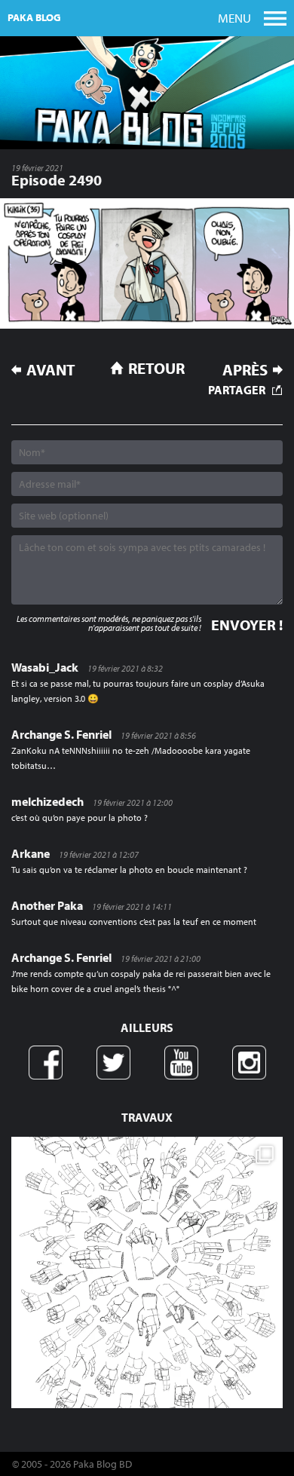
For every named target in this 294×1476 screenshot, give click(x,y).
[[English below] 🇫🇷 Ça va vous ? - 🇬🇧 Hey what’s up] (147, 1272)
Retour (156, 368)
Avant (50, 369)
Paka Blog (34, 17)
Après (245, 369)
